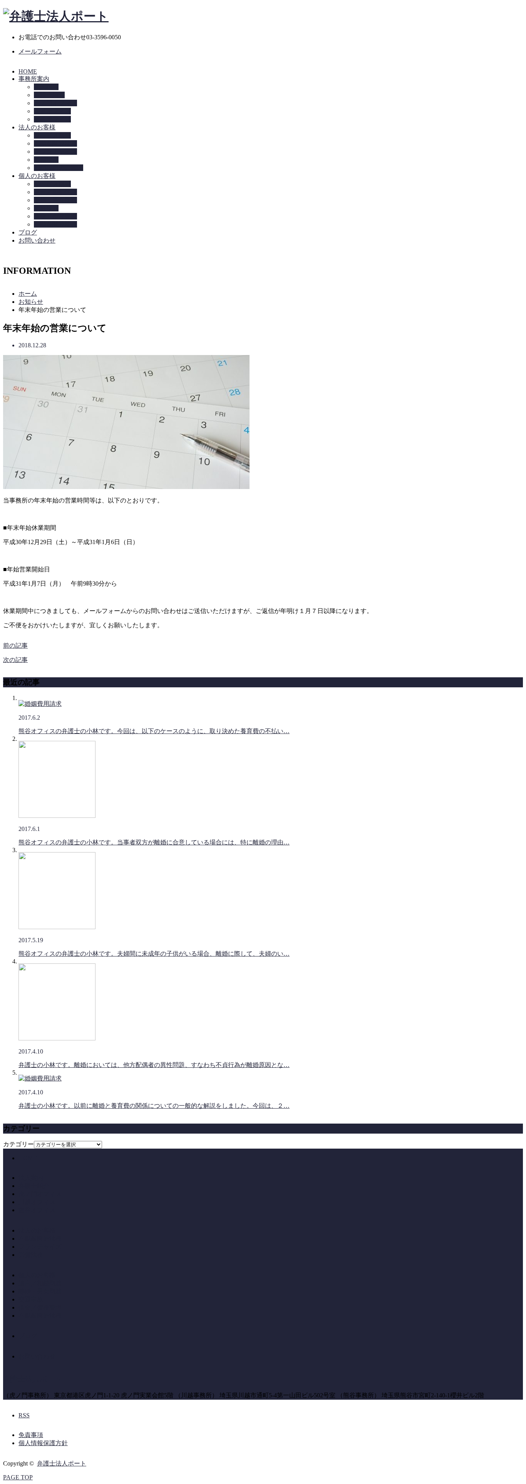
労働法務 (46, 159)
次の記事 (15, 660)
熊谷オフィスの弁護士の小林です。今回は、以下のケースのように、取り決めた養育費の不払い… (154, 731)
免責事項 (30, 1435)
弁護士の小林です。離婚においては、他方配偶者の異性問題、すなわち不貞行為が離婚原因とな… (154, 1065)
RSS (24, 1415)
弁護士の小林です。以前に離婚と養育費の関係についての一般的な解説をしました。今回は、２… (154, 1105)
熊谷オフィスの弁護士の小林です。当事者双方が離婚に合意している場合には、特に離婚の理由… (154, 842)
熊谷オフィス (52, 119)
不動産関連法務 (55, 143)
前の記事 (15, 645)
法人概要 (46, 87)
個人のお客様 (36, 176)
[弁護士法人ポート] (56, 16)
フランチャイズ (55, 151)
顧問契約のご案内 (58, 167)
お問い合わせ (36, 240)
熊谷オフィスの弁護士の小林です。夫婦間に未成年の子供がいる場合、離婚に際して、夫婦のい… (154, 953)
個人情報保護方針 (43, 1443)
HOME (27, 71)
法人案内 (30, 1177)
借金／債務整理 (55, 216)
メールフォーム (40, 51)
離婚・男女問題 (55, 200)
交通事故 (46, 208)
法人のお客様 (36, 127)
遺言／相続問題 (55, 192)
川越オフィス (52, 111)
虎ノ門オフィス (55, 103)
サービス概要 (52, 135)
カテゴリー (18, 1144)
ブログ (27, 232)
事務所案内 (33, 78)
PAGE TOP (18, 1477)
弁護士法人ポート (32, 1379)
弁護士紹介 (49, 95)
